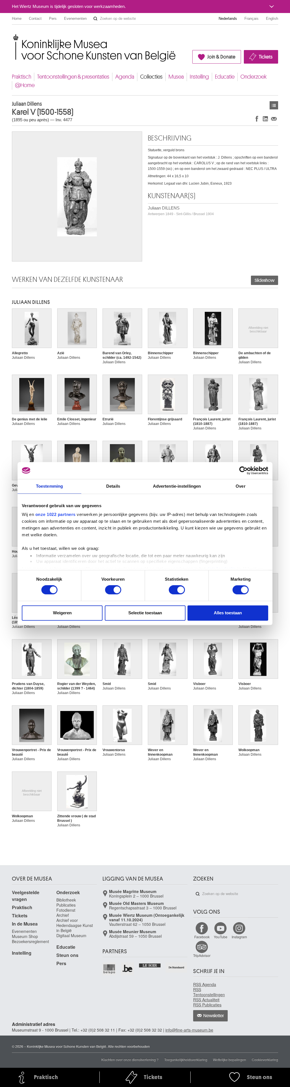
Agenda (124, 77)
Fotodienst (65, 910)
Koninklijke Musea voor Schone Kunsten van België (13, 36)
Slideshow (264, 280)
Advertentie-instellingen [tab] (177, 486)
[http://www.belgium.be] (128, 969)
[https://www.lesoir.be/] (150, 965)
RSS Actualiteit (206, 999)
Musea (176, 77)
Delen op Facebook (257, 118)
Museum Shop (25, 936)
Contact (35, 18)
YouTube (220, 936)
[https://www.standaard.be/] (176, 967)
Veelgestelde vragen (25, 895)
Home (17, 18)
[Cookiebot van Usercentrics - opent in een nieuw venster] (243, 470)
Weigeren (62, 612)
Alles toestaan (228, 612)
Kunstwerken (274, 105)
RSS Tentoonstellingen (209, 992)
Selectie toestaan (145, 612)
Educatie (224, 77)
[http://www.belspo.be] (109, 969)
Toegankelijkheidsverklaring (185, 1059)
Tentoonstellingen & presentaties (73, 77)
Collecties (151, 77)
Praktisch (21, 77)
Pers (53, 18)
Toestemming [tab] (49, 486)
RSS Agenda (204, 984)
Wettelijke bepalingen (229, 1059)
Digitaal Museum (71, 935)
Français (251, 18)
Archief (62, 915)
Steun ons (67, 955)
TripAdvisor (201, 955)
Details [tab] (113, 486)
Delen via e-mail (274, 118)
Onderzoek (253, 77)
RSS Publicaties (207, 1004)
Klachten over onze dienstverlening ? (130, 1059)
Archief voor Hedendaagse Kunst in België (74, 925)
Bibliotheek (66, 899)
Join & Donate (221, 56)
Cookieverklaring (265, 1059)
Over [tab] (240, 486)
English (272, 18)
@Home (25, 85)
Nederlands (228, 18)
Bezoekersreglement (30, 941)
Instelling (199, 77)
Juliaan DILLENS (181, 211)
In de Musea (25, 923)
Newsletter (213, 1015)
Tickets (265, 56)
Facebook (202, 936)
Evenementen (75, 18)
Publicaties (66, 904)
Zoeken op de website (95, 18)
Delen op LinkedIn (265, 118)
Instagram (239, 936)
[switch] (113, 590)
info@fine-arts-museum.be (189, 1030)
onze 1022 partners (55, 514)
